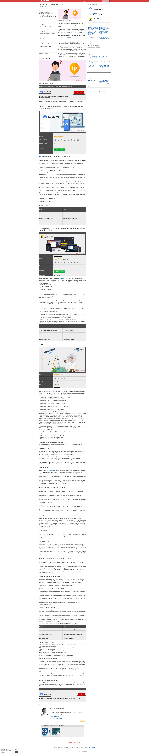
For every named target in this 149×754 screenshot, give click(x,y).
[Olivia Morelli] (45, 6)
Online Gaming (42, 31)
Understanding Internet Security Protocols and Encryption (103, 32)
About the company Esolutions (56, 718)
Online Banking (42, 28)
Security (74, 1)
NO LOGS (65, 602)
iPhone (75, 181)
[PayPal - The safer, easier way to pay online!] (82, 721)
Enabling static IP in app (43, 53)
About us (55, 747)
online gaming (52, 470)
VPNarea (55, 391)
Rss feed (80, 747)
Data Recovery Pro (91, 91)
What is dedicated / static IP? (44, 55)
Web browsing (42, 38)
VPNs (67, 29)
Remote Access (42, 40)
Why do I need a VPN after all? (44, 58)
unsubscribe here (91, 50)
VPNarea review (57, 387)
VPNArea (64, 54)
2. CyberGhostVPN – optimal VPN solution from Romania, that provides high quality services (47, 20)
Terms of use (60, 747)
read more (107, 40)
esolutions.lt (85, 751)
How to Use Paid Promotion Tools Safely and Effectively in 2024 (93, 28)
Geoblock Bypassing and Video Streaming (47, 33)
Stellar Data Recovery (103, 88)
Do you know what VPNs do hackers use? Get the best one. (104, 66)
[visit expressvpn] (60, 150)
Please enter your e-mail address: (94, 45)
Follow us (86, 747)
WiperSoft (90, 80)
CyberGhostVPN (71, 54)
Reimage (100, 91)
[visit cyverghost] (39, 233)
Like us (92, 747)
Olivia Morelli (42, 6)
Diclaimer (71, 747)
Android (72, 181)
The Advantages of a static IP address (46, 26)
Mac (79, 181)
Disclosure (76, 747)
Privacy (70, 1)
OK (16, 752)
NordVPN (69, 37)
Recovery (79, 1)
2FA (42, 582)
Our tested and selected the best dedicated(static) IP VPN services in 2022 (46, 13)
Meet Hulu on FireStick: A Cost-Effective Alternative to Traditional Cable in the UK (104, 37)
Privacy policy (3, 752)
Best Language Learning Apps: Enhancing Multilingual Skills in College (104, 28)
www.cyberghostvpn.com (58, 256)
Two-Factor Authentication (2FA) (45, 46)
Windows (82, 181)
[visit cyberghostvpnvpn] (60, 272)
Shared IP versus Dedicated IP (44, 51)
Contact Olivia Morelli (54, 716)
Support (84, 1)
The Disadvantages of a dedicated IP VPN (46, 48)
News (66, 1)
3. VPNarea (42, 24)
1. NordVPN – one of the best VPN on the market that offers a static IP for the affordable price (48, 16)
